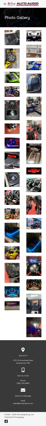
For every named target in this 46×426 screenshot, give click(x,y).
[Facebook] (6, 422)
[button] (5, 4)
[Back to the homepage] (23, 4)
